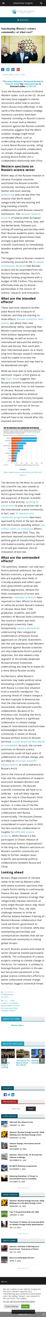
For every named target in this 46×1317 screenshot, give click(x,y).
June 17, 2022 (20, 75)
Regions (23, 20)
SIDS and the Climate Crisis (21, 1122)
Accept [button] (25, 1306)
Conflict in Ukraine (9, 1003)
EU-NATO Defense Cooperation (23, 1166)
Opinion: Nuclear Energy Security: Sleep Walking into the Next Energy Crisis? (26, 1133)
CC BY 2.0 (30, 86)
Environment (7, 1005)
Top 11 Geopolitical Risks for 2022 (24, 1212)
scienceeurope (31, 83)
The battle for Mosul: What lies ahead (23, 1062)
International (7, 994)
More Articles (23, 1188)
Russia (16, 1005)
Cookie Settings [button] (11, 1306)
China (12, 1000)
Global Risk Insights (23, 3)
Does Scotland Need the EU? (21, 1258)
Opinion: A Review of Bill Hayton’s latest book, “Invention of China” (24, 1247)
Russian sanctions (9, 1008)
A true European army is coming (5, 1063)
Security (5, 997)
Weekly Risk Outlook (37, 1061)
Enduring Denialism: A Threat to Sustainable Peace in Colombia (23, 1177)
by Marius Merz (8, 75)
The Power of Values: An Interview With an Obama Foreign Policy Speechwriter (26, 1223)
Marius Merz (17, 1025)
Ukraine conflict (8, 1011)
